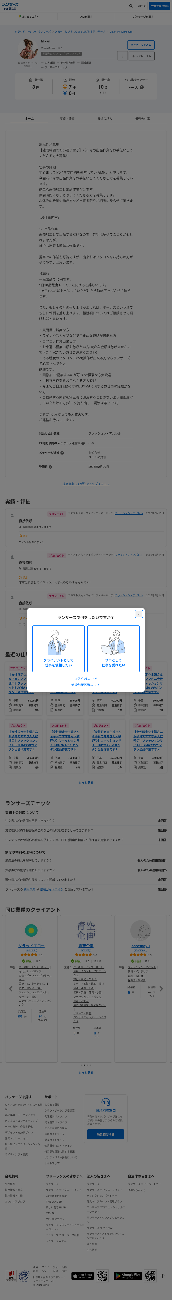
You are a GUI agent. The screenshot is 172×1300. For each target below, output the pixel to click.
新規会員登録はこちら (86, 685)
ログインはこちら (86, 678)
